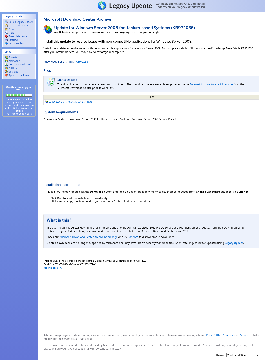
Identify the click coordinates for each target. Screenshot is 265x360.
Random (133, 237)
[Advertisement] (19, 176)
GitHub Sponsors (21, 108)
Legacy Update (234, 243)
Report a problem (52, 267)
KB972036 (82, 61)
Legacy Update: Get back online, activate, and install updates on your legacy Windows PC (132, 5)
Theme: (220, 355)
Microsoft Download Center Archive (77, 19)
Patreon (19, 110)
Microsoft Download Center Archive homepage (89, 237)
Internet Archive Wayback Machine (211, 84)
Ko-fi (10, 108)
